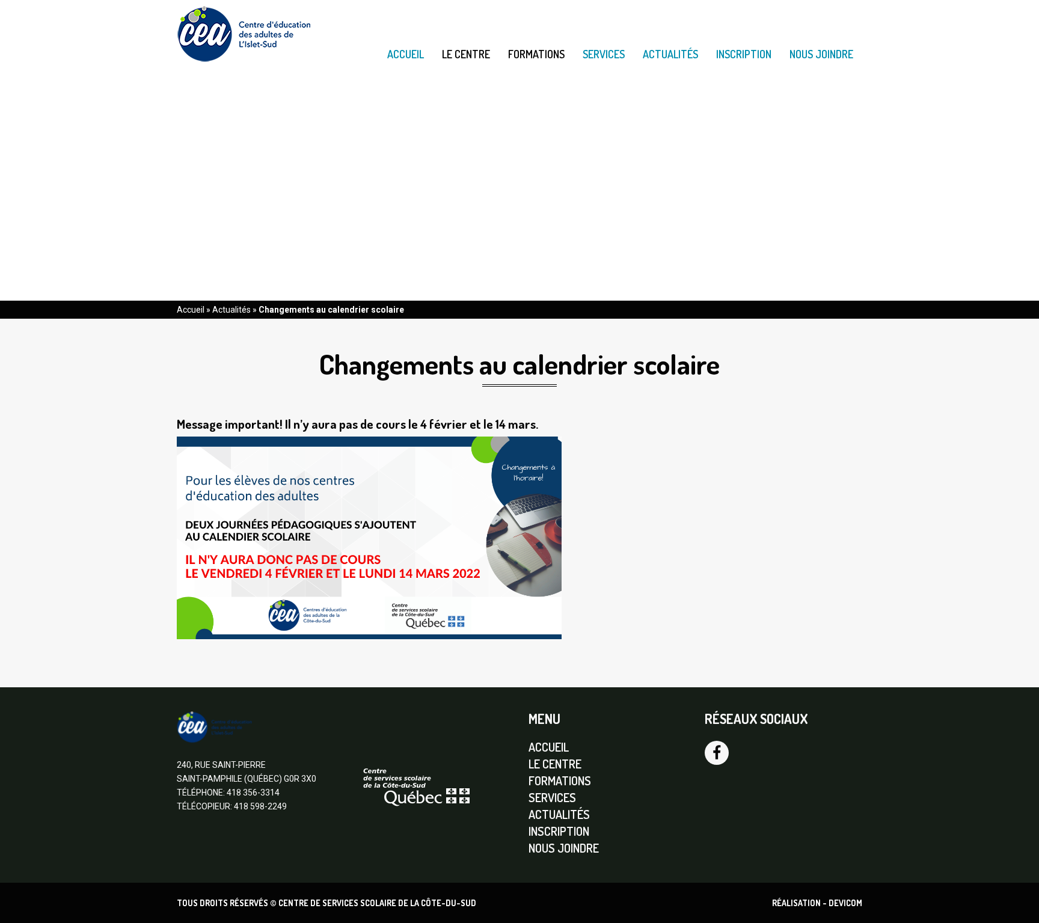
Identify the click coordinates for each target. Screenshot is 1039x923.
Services (604, 54)
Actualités (670, 54)
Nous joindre (821, 54)
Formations (536, 54)
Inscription (743, 54)
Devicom (845, 903)
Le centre (466, 54)
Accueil (405, 54)
